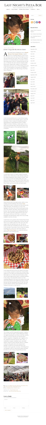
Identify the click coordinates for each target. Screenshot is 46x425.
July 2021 (32, 53)
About (8, 9)
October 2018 (33, 72)
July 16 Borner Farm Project (36, 34)
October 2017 (33, 91)
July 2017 (32, 95)
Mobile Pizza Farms (24, 9)
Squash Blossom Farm (17, 386)
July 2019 (32, 67)
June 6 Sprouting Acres (35, 42)
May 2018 (33, 84)
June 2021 (33, 56)
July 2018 (32, 79)
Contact (33, 9)
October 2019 (33, 63)
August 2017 (33, 93)
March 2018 (33, 86)
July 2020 (32, 60)
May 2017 (33, 100)
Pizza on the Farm (9, 386)
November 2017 (34, 88)
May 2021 (33, 58)
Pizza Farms (14, 9)
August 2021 (33, 51)
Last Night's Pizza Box (23, 5)
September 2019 (34, 65)
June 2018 (33, 81)
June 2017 (33, 98)
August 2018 (33, 77)
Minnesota (18, 385)
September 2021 (34, 49)
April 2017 (33, 102)
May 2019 (33, 70)
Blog (38, 9)
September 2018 (34, 74)
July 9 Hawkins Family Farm (36, 39)
